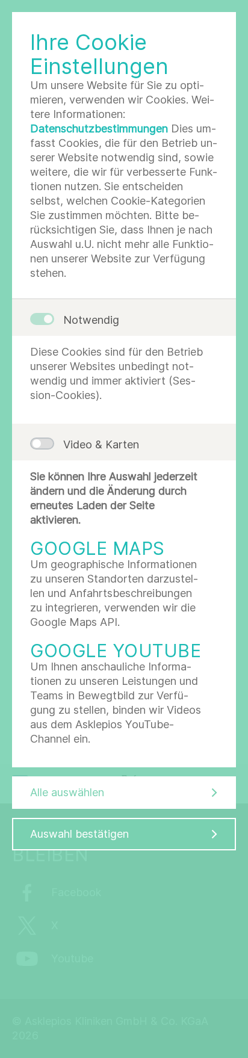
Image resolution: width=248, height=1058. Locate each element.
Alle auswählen (67, 792)
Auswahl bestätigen (79, 834)
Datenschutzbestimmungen (99, 128)
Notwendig (91, 320)
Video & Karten (101, 444)
